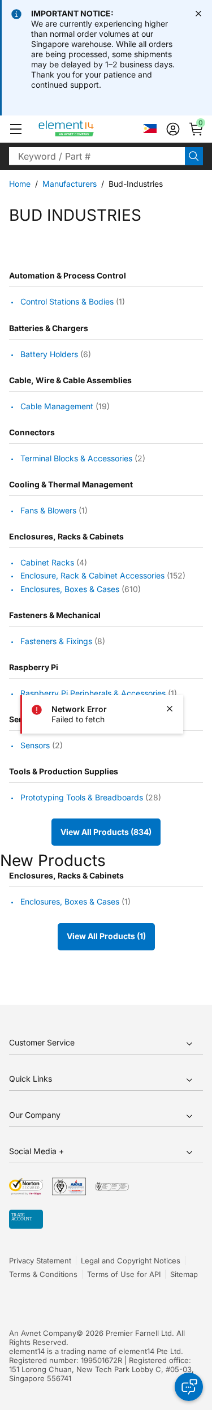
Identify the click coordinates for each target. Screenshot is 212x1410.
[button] (16, 129)
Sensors (35, 745)
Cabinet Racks (47, 562)
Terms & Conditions (43, 1274)
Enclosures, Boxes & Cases (69, 589)
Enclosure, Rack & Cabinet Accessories (92, 576)
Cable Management (56, 406)
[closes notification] (198, 13)
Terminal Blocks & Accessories (76, 458)
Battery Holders (49, 354)
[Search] (194, 156)
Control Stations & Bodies (67, 302)
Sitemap (184, 1274)
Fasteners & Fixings (56, 641)
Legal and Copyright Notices (130, 1260)
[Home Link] (87, 129)
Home (20, 183)
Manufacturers (69, 183)
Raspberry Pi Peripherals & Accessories (93, 693)
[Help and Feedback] (189, 1387)
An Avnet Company (42, 1333)
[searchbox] (97, 156)
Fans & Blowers (48, 510)
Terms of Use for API (124, 1274)
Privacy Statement (40, 1260)
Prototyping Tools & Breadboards (81, 797)
